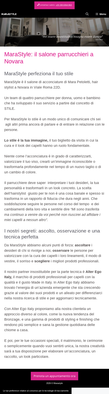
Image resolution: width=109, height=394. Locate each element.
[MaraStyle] (9, 14)
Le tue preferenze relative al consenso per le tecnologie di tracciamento (36, 390)
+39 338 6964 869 (64, 5)
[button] (87, 14)
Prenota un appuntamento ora (54, 376)
